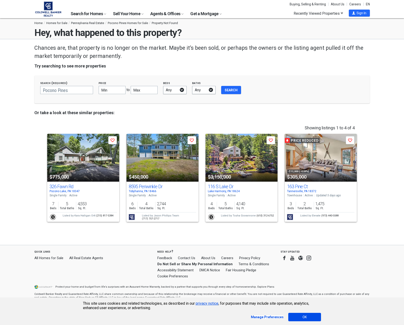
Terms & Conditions (253, 264)
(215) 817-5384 (104, 215)
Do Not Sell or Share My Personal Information (195, 264)
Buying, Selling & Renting (308, 4)
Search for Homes (87, 13)
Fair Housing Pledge (241, 270)
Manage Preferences (267, 317)
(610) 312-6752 (265, 215)
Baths (196, 83)
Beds (166, 83)
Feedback (164, 258)
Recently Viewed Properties (317, 13)
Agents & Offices (165, 13)
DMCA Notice (209, 270)
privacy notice (207, 303)
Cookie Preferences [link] (172, 276)
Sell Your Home (127, 13)
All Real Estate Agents (86, 258)
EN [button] (368, 4)
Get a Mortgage (204, 13)
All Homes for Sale (48, 258)
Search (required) (54, 83)
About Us (337, 4)
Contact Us (186, 258)
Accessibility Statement (175, 270)
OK (305, 317)
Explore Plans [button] (265, 286)
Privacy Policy (249, 258)
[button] (359, 13)
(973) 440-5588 (330, 215)
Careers (355, 4)
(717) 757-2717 (150, 218)
